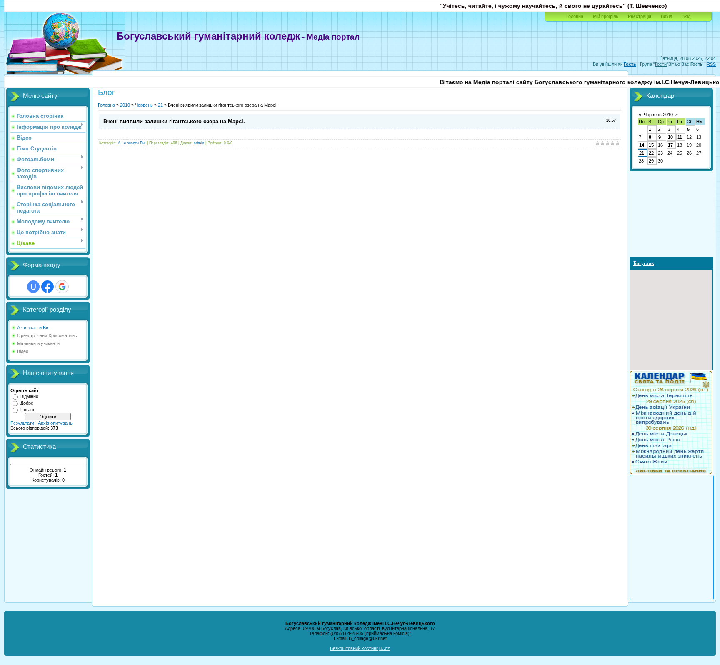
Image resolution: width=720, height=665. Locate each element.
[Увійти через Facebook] (47, 286)
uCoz (384, 648)
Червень (144, 105)
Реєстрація (639, 16)
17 (670, 145)
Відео (22, 351)
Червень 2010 (658, 114)
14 (641, 145)
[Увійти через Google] (62, 286)
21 (160, 105)
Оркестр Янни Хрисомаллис (47, 335)
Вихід (666, 16)
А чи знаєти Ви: (33, 327)
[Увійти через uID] (33, 286)
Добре (26, 402)
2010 (125, 105)
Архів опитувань (55, 422)
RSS (711, 64)
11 (680, 137)
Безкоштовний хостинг (354, 648)
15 (651, 145)
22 (651, 152)
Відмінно (29, 396)
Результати (22, 422)
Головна (574, 16)
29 (651, 160)
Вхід (686, 16)
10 (670, 137)
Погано (27, 409)
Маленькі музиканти (38, 343)
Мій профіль (605, 16)
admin (199, 143)
